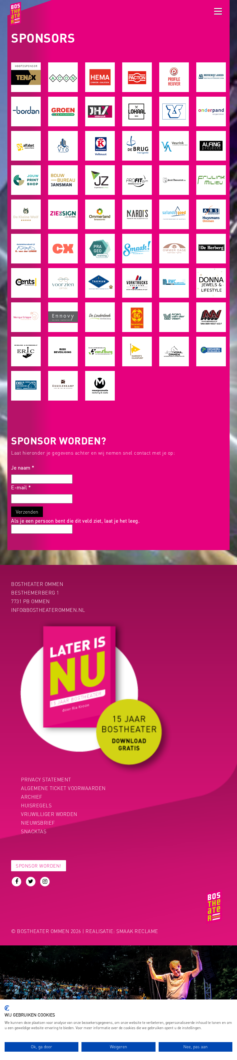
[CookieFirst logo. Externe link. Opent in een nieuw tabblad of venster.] (7, 1008)
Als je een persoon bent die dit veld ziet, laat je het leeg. (75, 520)
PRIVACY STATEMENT (46, 779)
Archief (31, 796)
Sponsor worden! (38, 866)
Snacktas (33, 831)
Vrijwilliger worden (49, 814)
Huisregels (36, 805)
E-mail (21, 487)
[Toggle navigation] (218, 11)
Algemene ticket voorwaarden (63, 788)
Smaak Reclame (137, 931)
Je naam (22, 467)
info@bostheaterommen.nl (48, 610)
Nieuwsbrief (38, 822)
